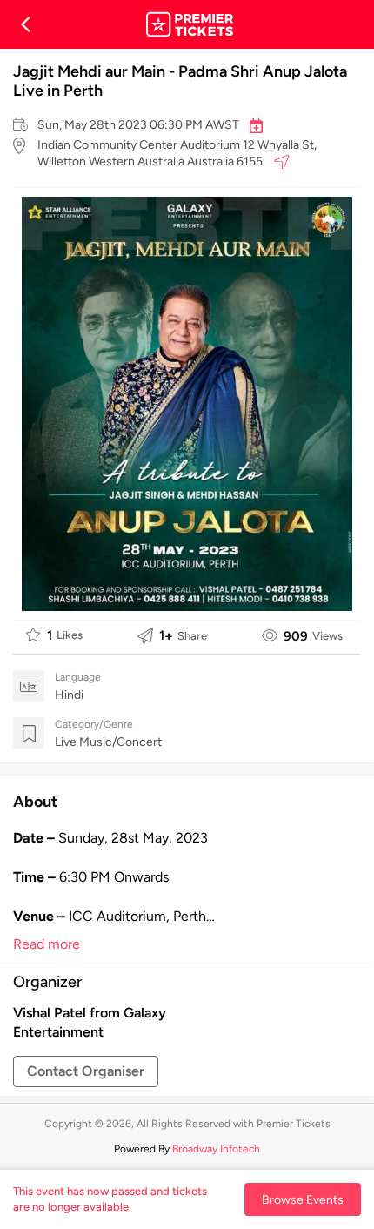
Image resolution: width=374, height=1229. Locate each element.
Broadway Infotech (216, 1149)
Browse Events (303, 1199)
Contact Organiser (85, 1071)
